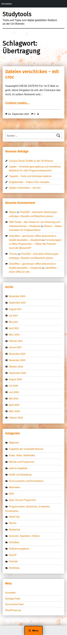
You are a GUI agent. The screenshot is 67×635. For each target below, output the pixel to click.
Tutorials (13, 561)
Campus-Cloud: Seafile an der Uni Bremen (31, 160)
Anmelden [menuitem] (6, 3)
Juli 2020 (13, 385)
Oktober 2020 (16, 366)
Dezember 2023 (17, 296)
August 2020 (15, 379)
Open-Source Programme (22, 500)
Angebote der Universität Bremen (26, 448)
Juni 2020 (14, 392)
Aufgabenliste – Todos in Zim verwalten (29, 182)
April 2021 (14, 328)
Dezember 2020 (17, 353)
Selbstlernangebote (19, 548)
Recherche (14, 529)
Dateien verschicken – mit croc (24, 187)
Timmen (13, 253)
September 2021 (17, 302)
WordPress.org (13, 610)
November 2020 (17, 360)
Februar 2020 (16, 417)
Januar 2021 (15, 347)
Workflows (14, 567)
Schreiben (14, 542)
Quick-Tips (14, 516)
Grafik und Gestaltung (20, 474)
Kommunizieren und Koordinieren (26, 480)
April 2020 (14, 404)
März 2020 (14, 411)
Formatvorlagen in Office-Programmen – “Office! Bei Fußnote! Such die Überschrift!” (35, 243)
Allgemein (14, 442)
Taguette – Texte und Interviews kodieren (30, 176)
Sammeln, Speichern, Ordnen (24, 535)
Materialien (14, 487)
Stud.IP (13, 555)
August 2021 (15, 309)
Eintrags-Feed (12, 598)
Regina (12, 212)
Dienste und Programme (21, 461)
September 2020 (17, 372)
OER (11, 493)
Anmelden (10, 592)
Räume (12, 523)
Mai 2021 (13, 321)
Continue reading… (17, 102)
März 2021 (14, 334)
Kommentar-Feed (14, 604)
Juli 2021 (13, 315)
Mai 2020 (13, 398)
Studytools (17, 14)
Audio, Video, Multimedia (22, 455)
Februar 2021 (16, 340)
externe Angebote (18, 468)
